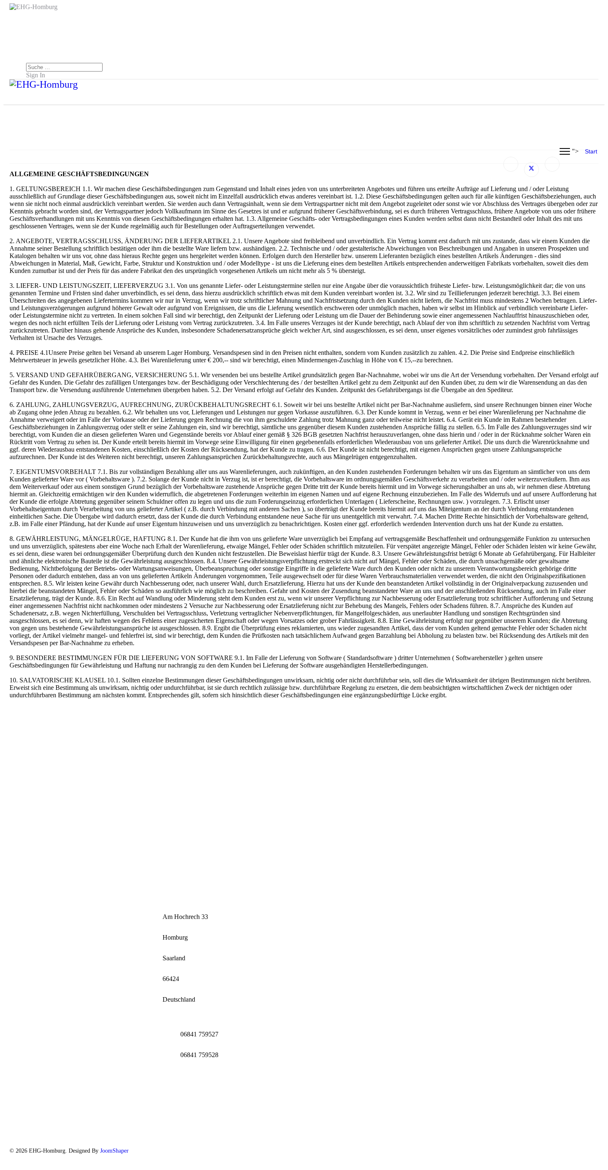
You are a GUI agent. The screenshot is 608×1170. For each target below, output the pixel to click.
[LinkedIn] (552, 164)
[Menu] (565, 151)
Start (591, 151)
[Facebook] (510, 164)
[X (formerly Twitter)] (531, 169)
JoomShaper (114, 1151)
